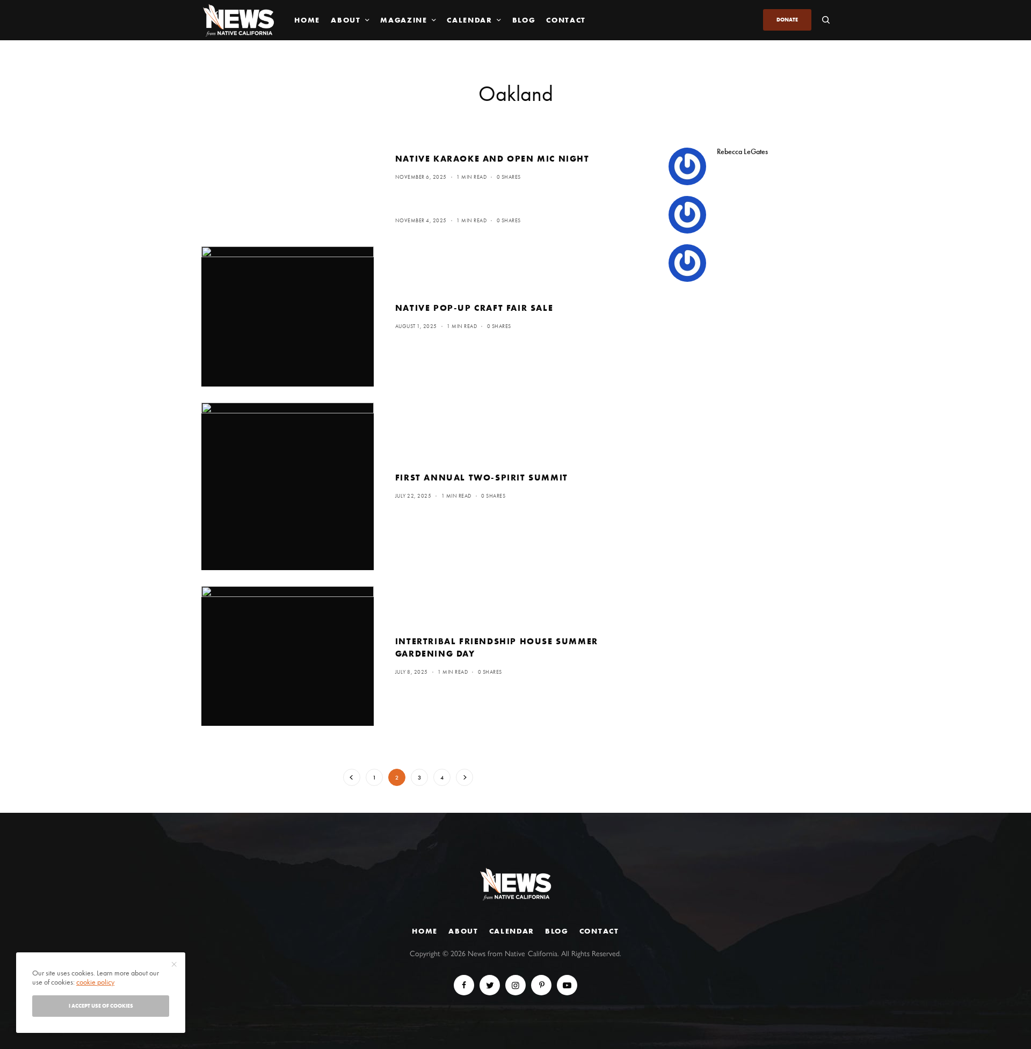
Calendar (511, 931)
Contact (599, 931)
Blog (557, 931)
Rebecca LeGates (742, 151)
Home (425, 931)
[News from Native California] (238, 20)
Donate (787, 19)
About (463, 931)
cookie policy (95, 982)
